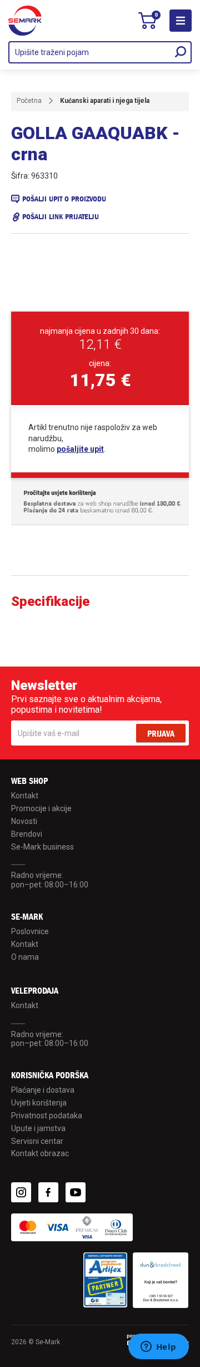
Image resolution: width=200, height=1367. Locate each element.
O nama (25, 957)
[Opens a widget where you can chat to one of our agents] (158, 1347)
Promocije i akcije (41, 808)
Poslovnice (30, 931)
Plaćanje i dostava (42, 1089)
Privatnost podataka (46, 1115)
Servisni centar (37, 1141)
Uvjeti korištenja (39, 1102)
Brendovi (26, 834)
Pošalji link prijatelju (60, 216)
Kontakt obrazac (40, 1153)
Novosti (24, 821)
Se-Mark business (42, 846)
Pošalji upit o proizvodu (64, 199)
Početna (29, 101)
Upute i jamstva (38, 1128)
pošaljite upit (80, 449)
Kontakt (24, 795)
